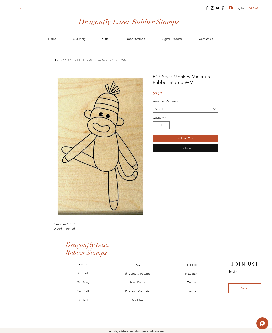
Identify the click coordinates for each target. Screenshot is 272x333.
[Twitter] (218, 8)
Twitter (191, 282)
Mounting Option (165, 101)
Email (232, 271)
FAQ (137, 264)
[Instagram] (212, 8)
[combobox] (185, 109)
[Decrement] (155, 125)
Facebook (191, 264)
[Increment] (166, 125)
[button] (253, 7)
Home (58, 60)
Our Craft (83, 291)
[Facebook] (207, 8)
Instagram (191, 273)
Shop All (83, 273)
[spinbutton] (161, 125)
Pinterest (191, 291)
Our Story (83, 282)
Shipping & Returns (137, 273)
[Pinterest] (223, 8)
